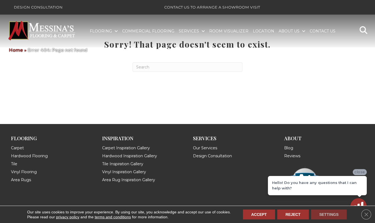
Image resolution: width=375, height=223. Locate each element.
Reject (293, 214)
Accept (259, 214)
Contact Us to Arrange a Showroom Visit (212, 7)
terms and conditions (113, 217)
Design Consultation (38, 7)
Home (16, 50)
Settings (328, 214)
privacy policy (67, 217)
